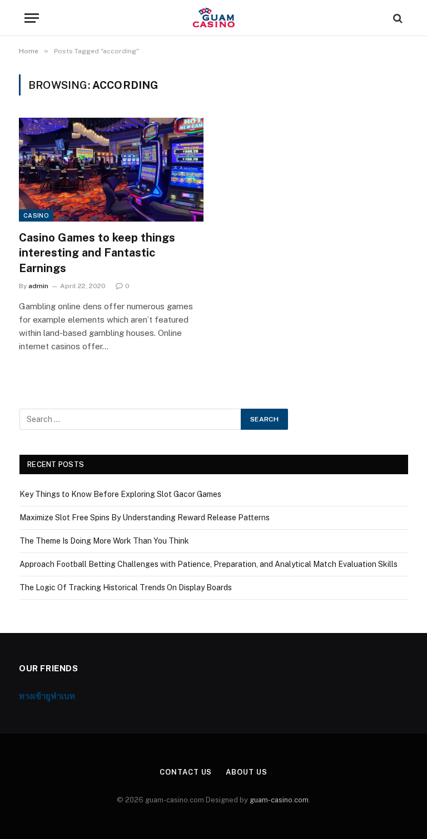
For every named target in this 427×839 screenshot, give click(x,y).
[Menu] (31, 18)
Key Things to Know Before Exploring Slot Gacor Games (120, 494)
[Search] (397, 18)
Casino (36, 215)
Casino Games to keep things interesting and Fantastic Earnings (97, 252)
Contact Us (186, 772)
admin (38, 286)
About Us (246, 772)
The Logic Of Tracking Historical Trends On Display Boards (125, 587)
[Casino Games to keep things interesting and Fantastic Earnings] (111, 170)
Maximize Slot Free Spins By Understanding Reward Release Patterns (144, 517)
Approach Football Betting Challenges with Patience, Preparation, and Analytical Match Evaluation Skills (208, 564)
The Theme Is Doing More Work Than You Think (104, 540)
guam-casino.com (279, 800)
